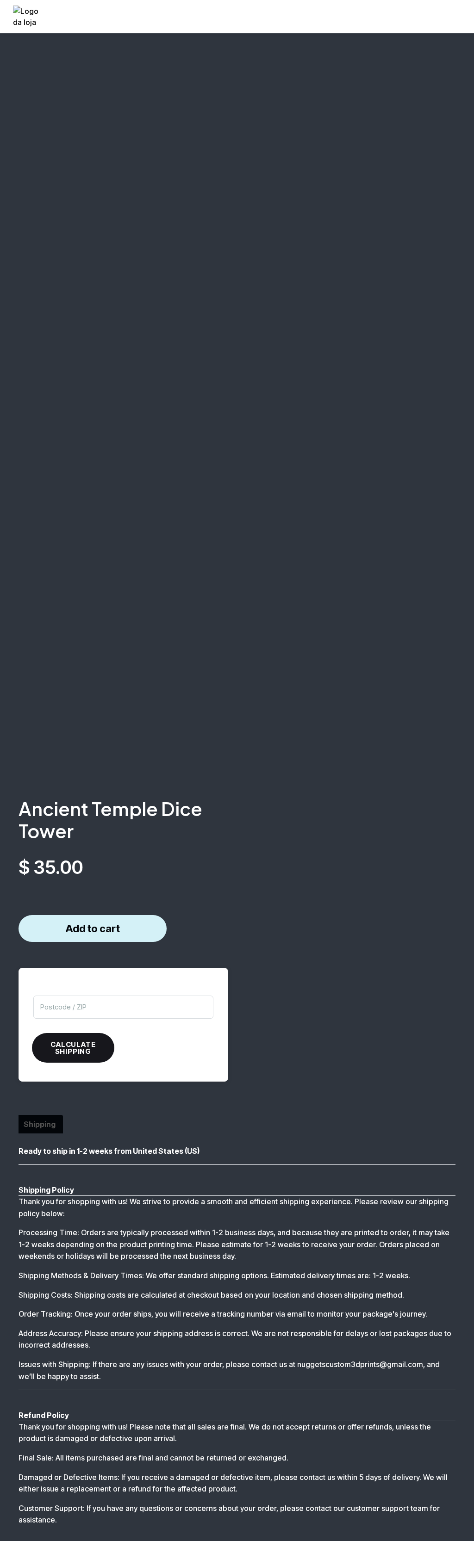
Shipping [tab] (40, 1124)
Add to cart (92, 928)
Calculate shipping (72, 1048)
